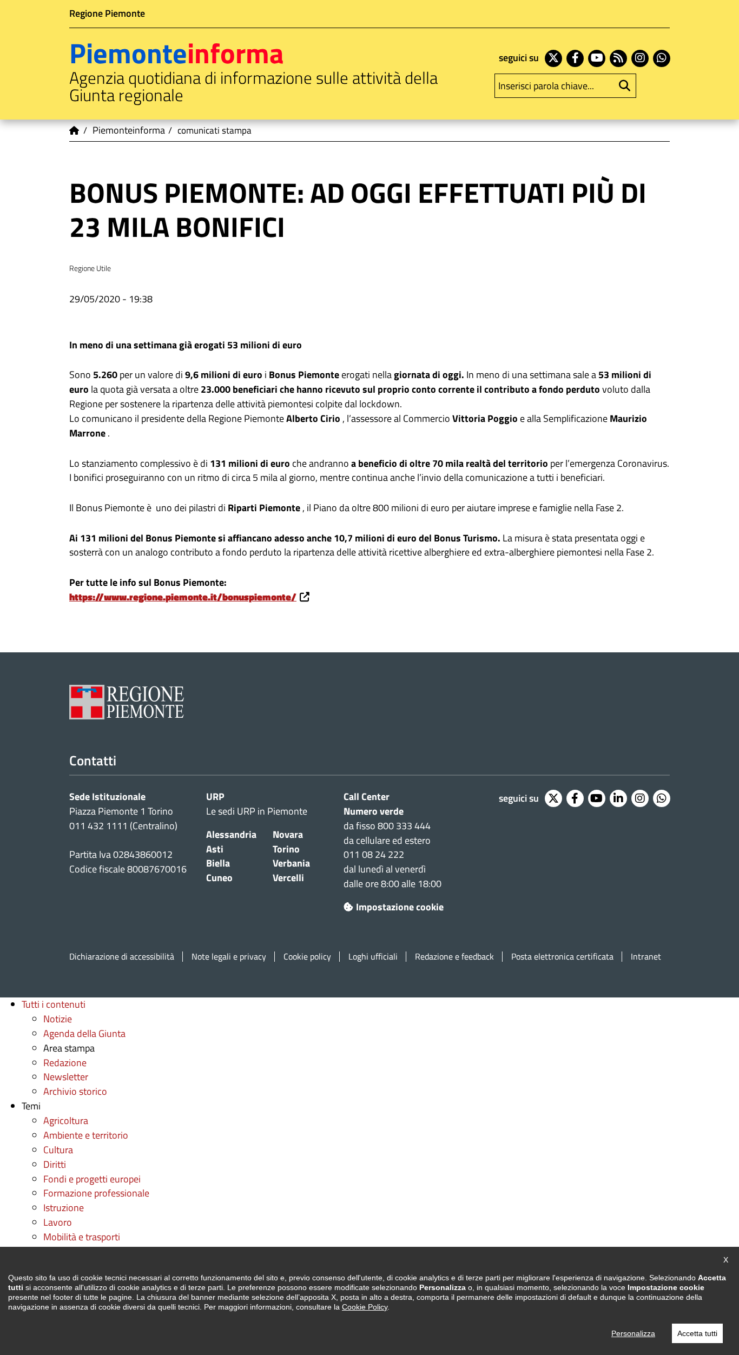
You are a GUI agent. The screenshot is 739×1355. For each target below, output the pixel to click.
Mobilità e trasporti (81, 1237)
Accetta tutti (697, 1333)
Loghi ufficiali (373, 956)
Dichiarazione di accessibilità (121, 956)
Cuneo (219, 877)
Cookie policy (307, 956)
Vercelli (288, 877)
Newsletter (65, 1076)
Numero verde (374, 811)
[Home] (74, 130)
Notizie (57, 1019)
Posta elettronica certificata (562, 956)
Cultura (58, 1149)
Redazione (65, 1062)
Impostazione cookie (400, 907)
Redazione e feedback (454, 956)
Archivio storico (75, 1091)
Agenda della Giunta (84, 1033)
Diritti (54, 1164)
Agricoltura (65, 1120)
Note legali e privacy (229, 956)
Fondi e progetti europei (92, 1179)
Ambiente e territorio (85, 1135)
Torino (286, 849)
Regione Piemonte (107, 13)
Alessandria (231, 834)
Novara (288, 834)
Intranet (646, 956)
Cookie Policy (364, 1307)
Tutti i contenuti (53, 1004)
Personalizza (633, 1333)
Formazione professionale (96, 1193)
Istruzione (63, 1207)
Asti (214, 849)
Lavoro (57, 1222)
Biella (218, 863)
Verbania (291, 863)
